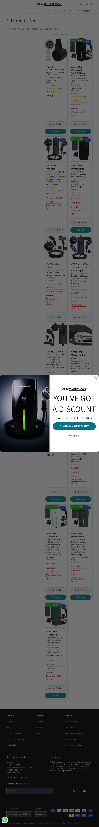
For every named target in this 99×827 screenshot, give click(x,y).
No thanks (74, 435)
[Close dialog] (96, 378)
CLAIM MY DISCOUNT (74, 426)
